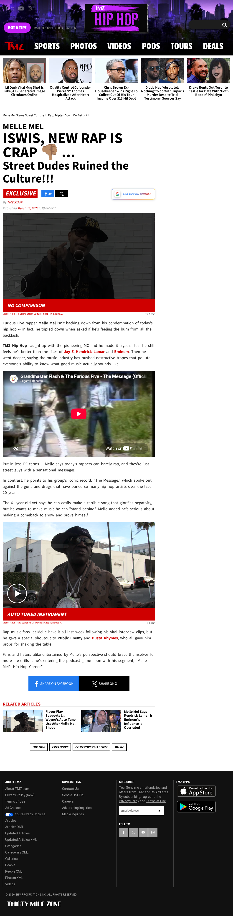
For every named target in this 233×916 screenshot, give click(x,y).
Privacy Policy (129, 801)
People (10, 865)
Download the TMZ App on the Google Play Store (196, 807)
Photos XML (14, 878)
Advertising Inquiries (77, 808)
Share (56, 683)
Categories (13, 846)
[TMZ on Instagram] (30, 8)
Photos (83, 46)
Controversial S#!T (91, 747)
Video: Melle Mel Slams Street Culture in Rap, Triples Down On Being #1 (33, 313)
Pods (151, 46)
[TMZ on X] (13, 8)
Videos (119, 46)
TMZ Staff (14, 202)
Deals (213, 46)
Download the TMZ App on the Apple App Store (196, 791)
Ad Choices (13, 808)
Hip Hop (38, 747)
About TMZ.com (17, 789)
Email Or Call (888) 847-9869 (55, 28)
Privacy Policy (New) (20, 795)
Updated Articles (17, 833)
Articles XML (14, 827)
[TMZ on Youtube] (21, 8)
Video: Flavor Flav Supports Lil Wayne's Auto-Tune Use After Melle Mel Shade (33, 622)
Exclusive (60, 747)
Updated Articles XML (21, 839)
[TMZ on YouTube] (143, 832)
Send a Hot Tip (73, 795)
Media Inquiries (73, 814)
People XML (13, 871)
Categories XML (16, 852)
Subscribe (159, 810)
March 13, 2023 (28, 208)
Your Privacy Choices (30, 814)
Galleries (11, 859)
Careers (68, 801)
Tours (181, 46)
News (14, 46)
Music (119, 747)
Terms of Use (15, 801)
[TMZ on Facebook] (6, 8)
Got (17, 28)
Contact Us (70, 789)
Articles (11, 820)
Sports (47, 46)
